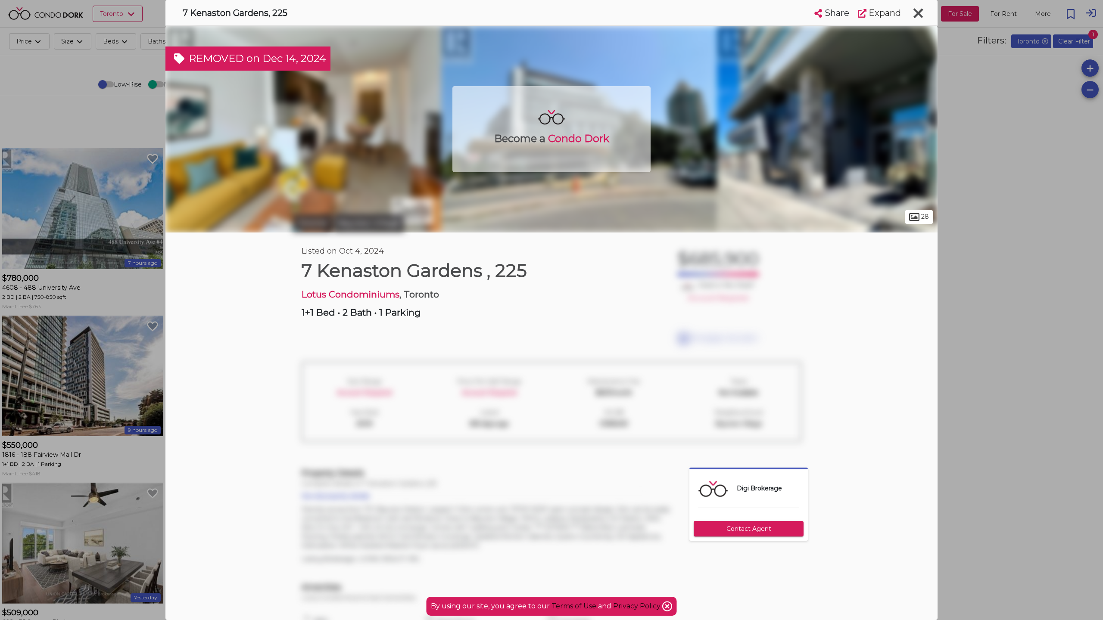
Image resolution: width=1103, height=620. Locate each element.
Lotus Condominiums (350, 294)
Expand (883, 13)
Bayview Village (369, 223)
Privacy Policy (637, 606)
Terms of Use (574, 606)
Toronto (312, 223)
